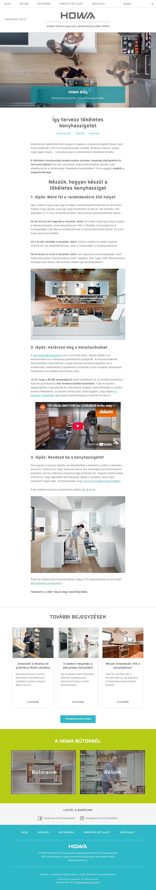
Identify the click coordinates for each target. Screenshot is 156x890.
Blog (8, 3)
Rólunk (24, 3)
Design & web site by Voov (88, 882)
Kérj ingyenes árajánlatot (46, 583)
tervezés (80, 133)
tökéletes (94, 133)
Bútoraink (44, 3)
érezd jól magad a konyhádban (102, 481)
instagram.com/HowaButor (102, 818)
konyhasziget (64, 133)
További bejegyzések (78, 719)
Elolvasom (33, 701)
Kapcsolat (98, 3)
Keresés (152, 4)
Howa (78, 15)
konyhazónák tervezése (47, 355)
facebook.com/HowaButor (59, 818)
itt (83, 489)
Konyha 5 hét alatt (71, 3)
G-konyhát (48, 395)
